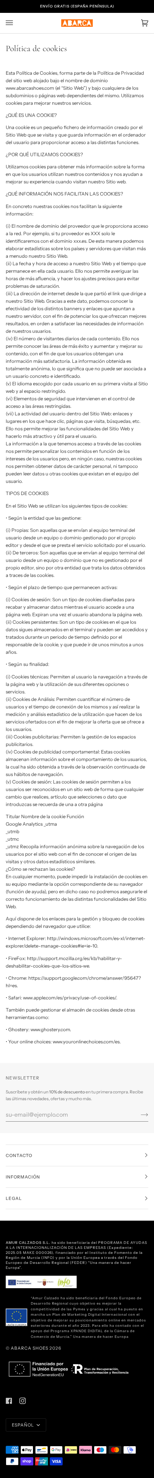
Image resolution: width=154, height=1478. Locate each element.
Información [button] (23, 1177)
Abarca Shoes (29, 1348)
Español (23, 1425)
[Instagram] (22, 1401)
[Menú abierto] (16, 23)
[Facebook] (9, 1401)
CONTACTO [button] (19, 1155)
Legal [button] (14, 1198)
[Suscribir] (138, 1114)
